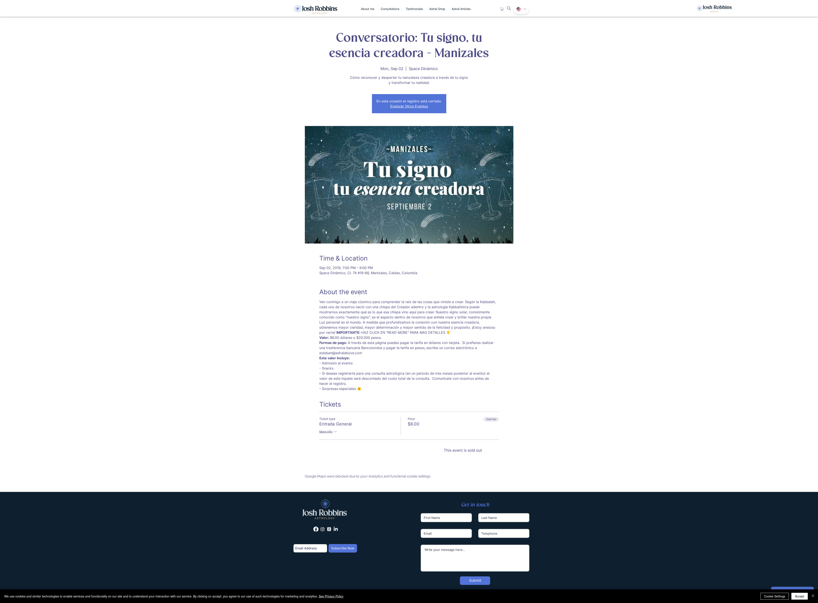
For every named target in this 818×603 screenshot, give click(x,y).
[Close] (812, 596)
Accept (799, 596)
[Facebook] (315, 529)
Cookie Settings (774, 596)
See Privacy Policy (331, 596)
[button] (502, 9)
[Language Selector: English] (521, 9)
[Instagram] (322, 529)
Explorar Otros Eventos (409, 106)
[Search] (508, 8)
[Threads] (329, 529)
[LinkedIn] (335, 529)
